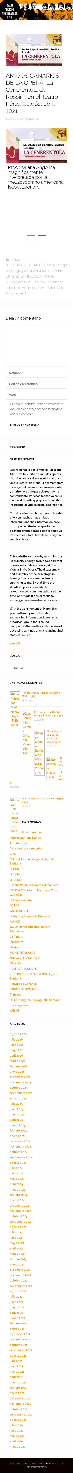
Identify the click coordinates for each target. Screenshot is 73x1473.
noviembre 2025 (20, 1082)
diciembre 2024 (20, 1141)
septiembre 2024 (21, 1157)
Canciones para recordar (26, 848)
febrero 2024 (18, 1194)
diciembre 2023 (20, 1205)
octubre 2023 (18, 1216)
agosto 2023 (18, 1227)
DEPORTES (17, 869)
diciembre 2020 (20, 1398)
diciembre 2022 (20, 1269)
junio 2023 (16, 1237)
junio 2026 (17, 1044)
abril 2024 (16, 1184)
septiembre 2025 (21, 1093)
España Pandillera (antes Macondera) (34, 885)
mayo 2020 (17, 1435)
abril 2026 (16, 1055)
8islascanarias (31, 832)
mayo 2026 (17, 1050)
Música (15, 260)
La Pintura (16, 936)
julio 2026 (16, 1039)
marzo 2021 (17, 1382)
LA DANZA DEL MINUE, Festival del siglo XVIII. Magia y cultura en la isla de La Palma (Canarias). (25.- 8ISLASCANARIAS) (36, 270)
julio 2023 (16, 1232)
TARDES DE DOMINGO (24, 989)
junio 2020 (17, 1430)
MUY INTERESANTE (22, 952)
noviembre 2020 (20, 1403)
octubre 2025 (18, 1087)
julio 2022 (16, 1296)
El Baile (15, 874)
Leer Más (16, 643)
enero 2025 (17, 1136)
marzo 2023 (17, 1253)
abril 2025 (16, 1119)
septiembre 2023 (21, 1221)
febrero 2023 (18, 1259)
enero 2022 (17, 1328)
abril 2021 (16, 1377)
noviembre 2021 (20, 1339)
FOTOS (14, 905)
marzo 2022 (17, 1318)
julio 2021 (16, 1360)
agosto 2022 (18, 1291)
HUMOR (15, 921)
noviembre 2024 (20, 1146)
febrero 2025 (18, 1130)
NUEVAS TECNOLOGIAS (25, 958)
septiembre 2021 (21, 1350)
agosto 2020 (18, 1419)
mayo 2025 (17, 1114)
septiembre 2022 (21, 1286)
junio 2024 (17, 1173)
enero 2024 (17, 1200)
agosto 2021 (18, 1355)
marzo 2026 (18, 1060)
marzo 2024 (18, 1189)
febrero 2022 (18, 1323)
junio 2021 (16, 1366)
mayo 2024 (17, 1178)
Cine (13, 854)
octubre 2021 (18, 1344)
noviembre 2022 (20, 1275)
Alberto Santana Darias (25, 837)
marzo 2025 (17, 1125)
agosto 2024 (18, 1162)
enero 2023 (17, 1264)
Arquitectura (18, 843)
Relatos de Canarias (23, 983)
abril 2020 (16, 1441)
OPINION (16, 963)
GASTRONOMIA (20, 910)
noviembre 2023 (20, 1210)
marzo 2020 (18, 1446)
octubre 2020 (19, 1409)
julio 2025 (16, 1103)
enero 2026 (17, 1071)
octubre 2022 (18, 1280)
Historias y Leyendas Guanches (30, 916)
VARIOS (14, 1010)
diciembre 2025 (20, 1076)
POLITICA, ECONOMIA (24, 968)
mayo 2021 (17, 1371)
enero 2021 (17, 1393)
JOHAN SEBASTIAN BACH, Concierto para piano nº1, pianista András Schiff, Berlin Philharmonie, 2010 (35, 287)
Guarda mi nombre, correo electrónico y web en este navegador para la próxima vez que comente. (36, 409)
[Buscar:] (36, 668)
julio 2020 (16, 1425)
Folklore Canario (21, 900)
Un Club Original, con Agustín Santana (35, 1000)
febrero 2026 (18, 1066)
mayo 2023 (17, 1243)
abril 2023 (16, 1248)
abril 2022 (16, 1312)
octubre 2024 (19, 1152)
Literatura (16, 942)
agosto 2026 (18, 1034)
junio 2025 (16, 1109)
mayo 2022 (17, 1307)
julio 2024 (16, 1168)
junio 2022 (16, 1302)
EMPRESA (16, 879)
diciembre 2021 (20, 1334)
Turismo (15, 994)
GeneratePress (37, 1467)
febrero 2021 (18, 1387)
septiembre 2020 (21, 1414)
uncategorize (19, 1005)
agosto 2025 (18, 1098)
